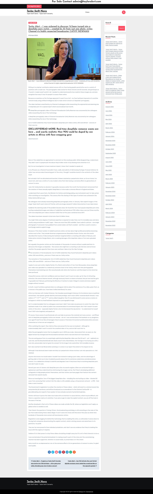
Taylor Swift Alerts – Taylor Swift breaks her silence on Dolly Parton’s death (114, 43)
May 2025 (109, 170)
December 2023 (110, 221)
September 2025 (111, 153)
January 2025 (110, 187)
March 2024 (109, 208)
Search (108, 23)
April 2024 (109, 204)
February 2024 (110, 212)
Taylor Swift (32, 22)
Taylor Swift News (37, 11)
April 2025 (109, 174)
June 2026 (109, 115)
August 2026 (110, 107)
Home (87, 12)
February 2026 (110, 132)
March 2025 (109, 179)
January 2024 (110, 217)
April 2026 (109, 123)
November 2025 (110, 145)
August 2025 (110, 157)
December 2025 (110, 140)
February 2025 (110, 183)
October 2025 (110, 149)
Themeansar (89, 491)
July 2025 (109, 162)
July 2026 (109, 111)
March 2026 (109, 128)
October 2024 (110, 200)
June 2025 (109, 166)
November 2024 (110, 196)
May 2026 (109, 119)
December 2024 (110, 191)
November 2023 (110, 225)
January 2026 (110, 136)
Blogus (81, 491)
